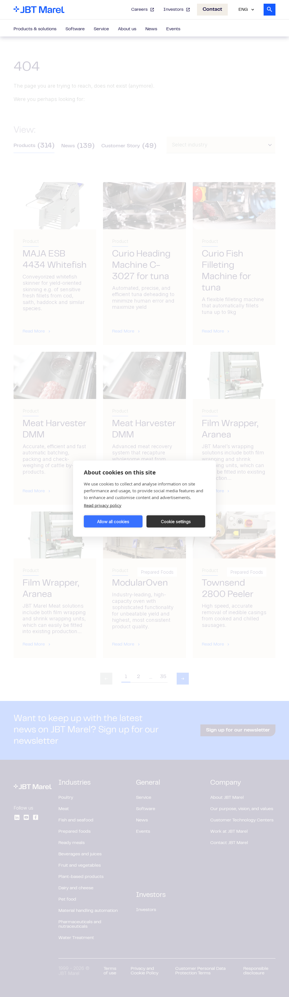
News (151, 29)
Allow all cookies (113, 521)
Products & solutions (35, 29)
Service (101, 29)
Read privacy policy (102, 505)
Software (75, 29)
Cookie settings (176, 521)
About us (127, 29)
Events (173, 29)
